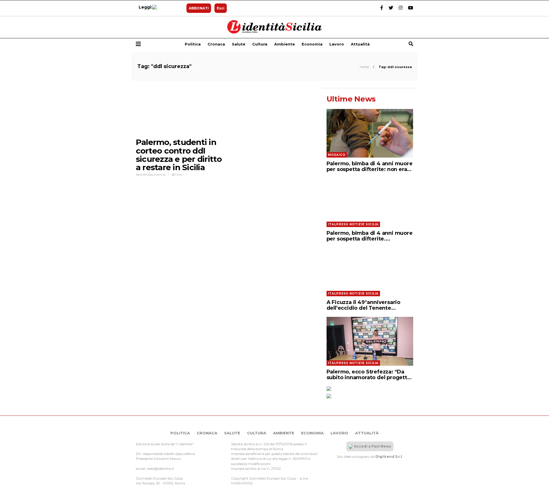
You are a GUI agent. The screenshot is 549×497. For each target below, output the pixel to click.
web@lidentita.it (160, 468)
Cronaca (216, 44)
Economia (312, 44)
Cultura (259, 44)
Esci (220, 8)
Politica (193, 44)
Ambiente (284, 44)
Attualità (360, 44)
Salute (238, 44)
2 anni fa (159, 174)
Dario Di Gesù (145, 174)
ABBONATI (199, 8)
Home (365, 67)
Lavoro (336, 44)
